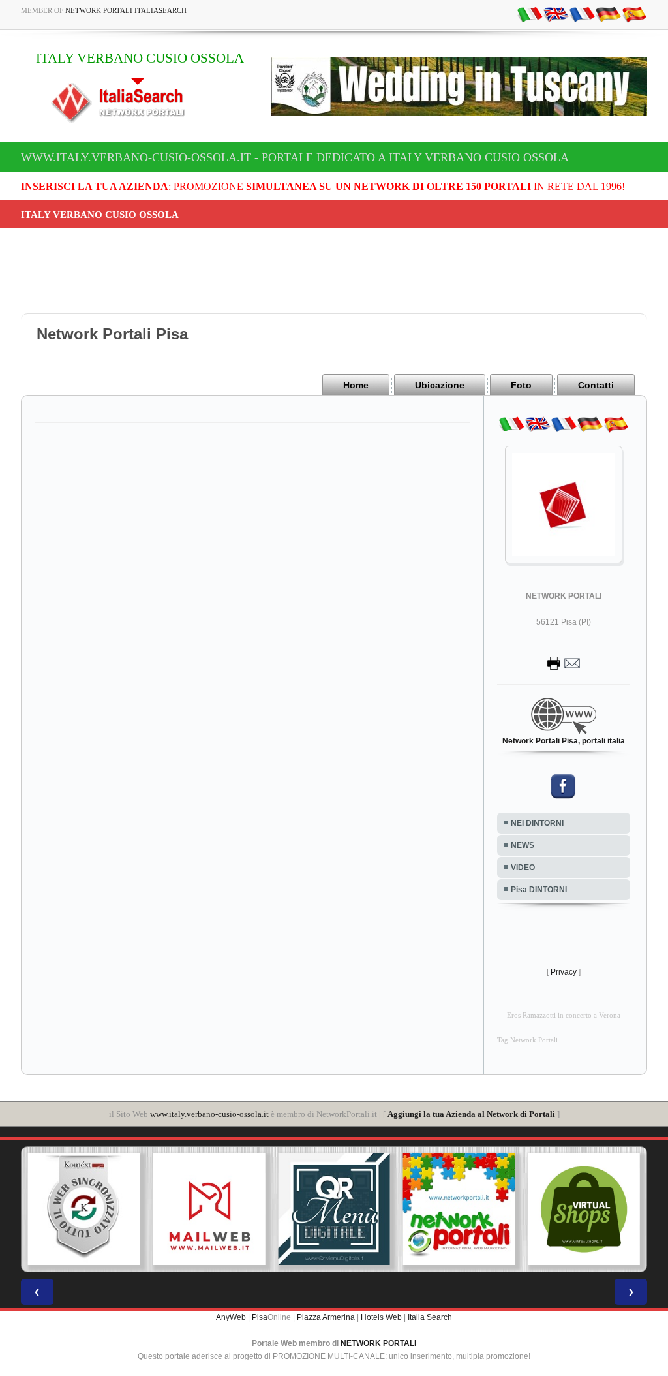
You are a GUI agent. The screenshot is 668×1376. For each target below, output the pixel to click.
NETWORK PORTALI (378, 1343)
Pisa (259, 1317)
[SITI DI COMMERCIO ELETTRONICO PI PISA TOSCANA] (584, 1209)
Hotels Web (381, 1317)
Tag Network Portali (527, 1040)
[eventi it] (530, 14)
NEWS (522, 845)
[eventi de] (608, 14)
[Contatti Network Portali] (563, 662)
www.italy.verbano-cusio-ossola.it (209, 1114)
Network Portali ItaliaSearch (126, 10)
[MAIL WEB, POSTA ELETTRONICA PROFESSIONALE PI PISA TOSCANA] (209, 1209)
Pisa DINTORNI (539, 889)
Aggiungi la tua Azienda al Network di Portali (471, 1114)
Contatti (596, 385)
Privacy (564, 972)
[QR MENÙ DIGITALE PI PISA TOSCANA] (334, 1209)
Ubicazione (439, 385)
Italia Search (430, 1317)
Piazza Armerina (326, 1317)
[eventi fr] (582, 14)
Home (356, 385)
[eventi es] (634, 14)
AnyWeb (231, 1317)
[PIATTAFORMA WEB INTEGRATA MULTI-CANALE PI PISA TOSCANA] (84, 1209)
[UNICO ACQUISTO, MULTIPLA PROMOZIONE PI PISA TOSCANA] (459, 1209)
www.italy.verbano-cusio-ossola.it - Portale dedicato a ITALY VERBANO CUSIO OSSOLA (295, 157)
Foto (521, 385)
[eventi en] (556, 14)
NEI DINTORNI (537, 823)
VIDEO (523, 867)
